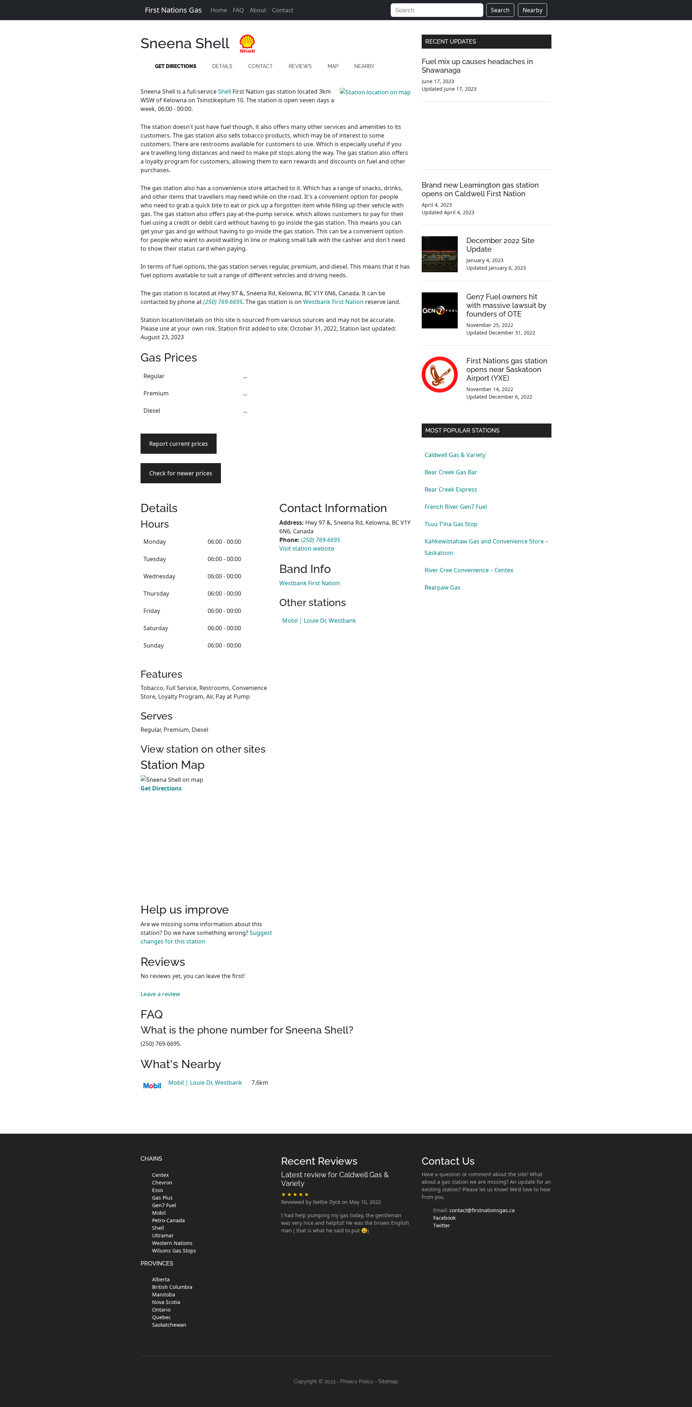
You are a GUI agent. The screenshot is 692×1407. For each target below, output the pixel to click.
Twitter (441, 1225)
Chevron (162, 1182)
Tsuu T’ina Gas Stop (451, 524)
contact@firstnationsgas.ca (482, 1210)
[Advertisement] (345, 417)
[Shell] (247, 43)
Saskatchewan (169, 1324)
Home (218, 10)
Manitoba (163, 1294)
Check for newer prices (180, 473)
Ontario (161, 1309)
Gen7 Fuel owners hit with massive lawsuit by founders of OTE (506, 305)
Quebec (161, 1317)
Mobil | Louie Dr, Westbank (319, 620)
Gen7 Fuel (164, 1205)
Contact (282, 10)
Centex (160, 1174)
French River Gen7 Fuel (456, 507)
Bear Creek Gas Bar (451, 472)
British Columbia (172, 1286)
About (258, 10)
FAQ (238, 10)
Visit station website (306, 548)
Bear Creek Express (451, 489)
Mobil (159, 1212)
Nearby (532, 10)
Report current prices (178, 444)
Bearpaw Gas (443, 587)
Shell (224, 91)
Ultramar (163, 1235)
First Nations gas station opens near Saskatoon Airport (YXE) (506, 369)
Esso (157, 1190)
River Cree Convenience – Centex (469, 570)
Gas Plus (162, 1197)
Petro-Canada (168, 1220)
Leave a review (160, 994)
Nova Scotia (166, 1302)
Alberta (161, 1279)
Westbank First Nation (333, 302)
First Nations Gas (173, 10)
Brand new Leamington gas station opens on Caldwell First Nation (480, 189)
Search (500, 10)
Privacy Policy (356, 1381)
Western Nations (172, 1243)
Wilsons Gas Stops (174, 1250)
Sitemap (388, 1381)
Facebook (444, 1217)
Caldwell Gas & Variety (455, 455)
